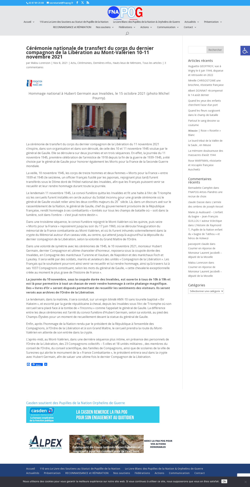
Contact (188, 27)
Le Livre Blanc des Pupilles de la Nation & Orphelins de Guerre (146, 22)
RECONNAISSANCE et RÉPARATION (72, 27)
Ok (224, 481)
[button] (245, 50)
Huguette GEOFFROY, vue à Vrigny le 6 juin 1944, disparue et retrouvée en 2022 (205, 70)
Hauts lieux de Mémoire (127, 63)
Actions (144, 27)
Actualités (190, 22)
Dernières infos (102, 63)
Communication (166, 27)
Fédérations (125, 27)
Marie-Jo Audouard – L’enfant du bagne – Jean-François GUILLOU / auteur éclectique (205, 216)
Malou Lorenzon (40, 63)
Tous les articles (152, 63)
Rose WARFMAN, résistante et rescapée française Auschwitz (204, 165)
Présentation (211, 22)
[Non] (245, 482)
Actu (73, 63)
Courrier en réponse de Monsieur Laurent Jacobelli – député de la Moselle (205, 253)
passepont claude (198, 244)
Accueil (27, 22)
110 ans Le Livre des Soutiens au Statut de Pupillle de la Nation (74, 22)
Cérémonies (84, 63)
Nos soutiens (103, 27)
